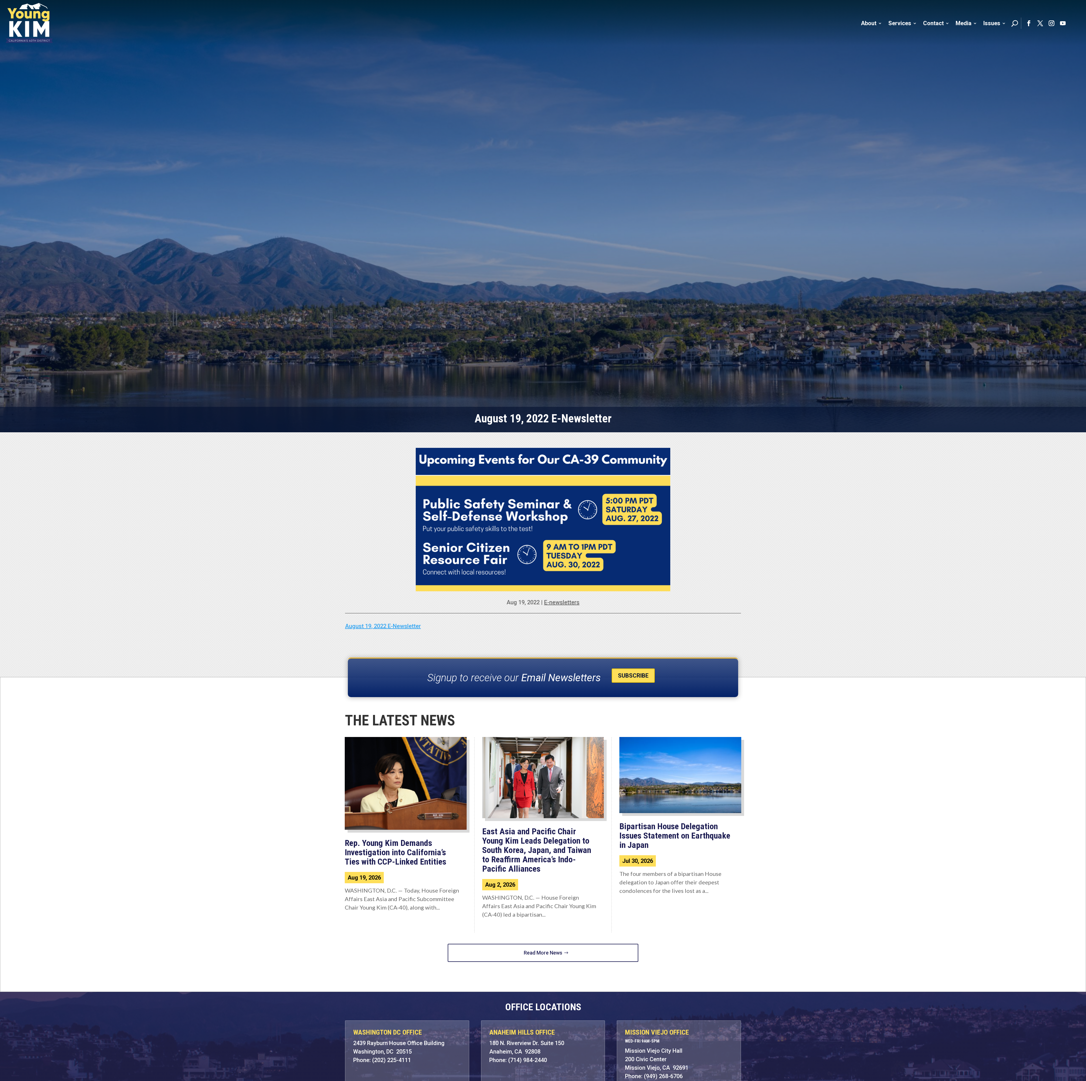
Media (963, 23)
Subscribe (633, 675)
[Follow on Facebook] (1029, 23)
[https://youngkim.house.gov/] (29, 23)
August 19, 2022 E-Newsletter (383, 626)
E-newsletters (561, 602)
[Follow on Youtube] (1062, 23)
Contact (933, 23)
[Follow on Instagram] (1051, 23)
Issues (991, 23)
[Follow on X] (1040, 23)
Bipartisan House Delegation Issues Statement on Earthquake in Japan (674, 835)
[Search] (1015, 23)
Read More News (543, 953)
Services (899, 23)
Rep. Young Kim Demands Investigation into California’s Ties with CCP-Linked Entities (396, 852)
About (868, 23)
